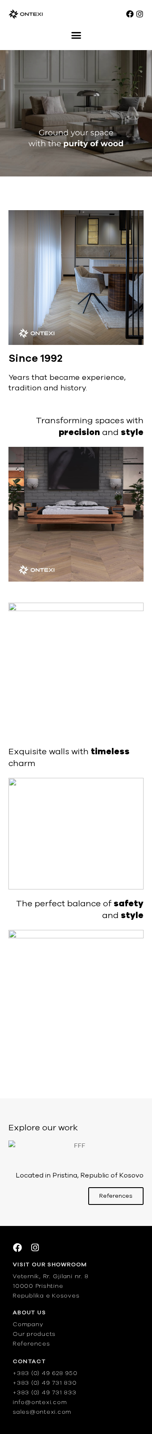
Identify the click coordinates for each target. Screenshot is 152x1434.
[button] (76, 35)
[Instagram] (140, 14)
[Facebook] (130, 14)
